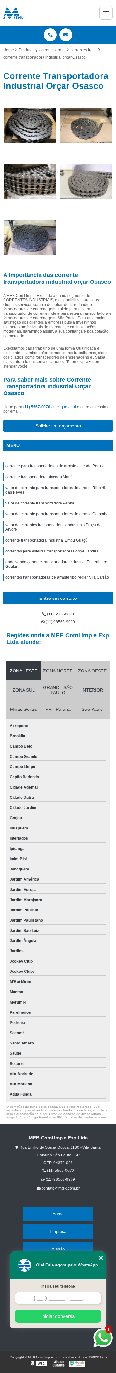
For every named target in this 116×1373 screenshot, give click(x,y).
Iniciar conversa (58, 1316)
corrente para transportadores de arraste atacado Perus (54, 466)
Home (58, 1213)
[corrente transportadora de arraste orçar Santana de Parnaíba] (29, 125)
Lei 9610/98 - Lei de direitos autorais (79, 1117)
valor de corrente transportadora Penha (39, 503)
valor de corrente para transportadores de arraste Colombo (57, 514)
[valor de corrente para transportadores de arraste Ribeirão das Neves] (29, 237)
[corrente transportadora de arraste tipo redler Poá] (86, 181)
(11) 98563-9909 (60, 622)
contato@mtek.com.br (60, 1188)
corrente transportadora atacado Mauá (39, 477)
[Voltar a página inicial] (13, 12)
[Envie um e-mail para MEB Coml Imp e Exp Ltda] (65, 34)
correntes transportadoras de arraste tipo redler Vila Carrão (57, 577)
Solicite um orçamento (58, 425)
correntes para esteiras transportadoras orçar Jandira (52, 551)
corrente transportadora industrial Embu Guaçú (46, 540)
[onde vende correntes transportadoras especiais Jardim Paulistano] (29, 181)
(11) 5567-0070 (37, 407)
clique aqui (66, 407)
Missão (58, 1249)
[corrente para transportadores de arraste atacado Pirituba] (86, 125)
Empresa (58, 1231)
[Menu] (106, 13)
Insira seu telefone (58, 1286)
